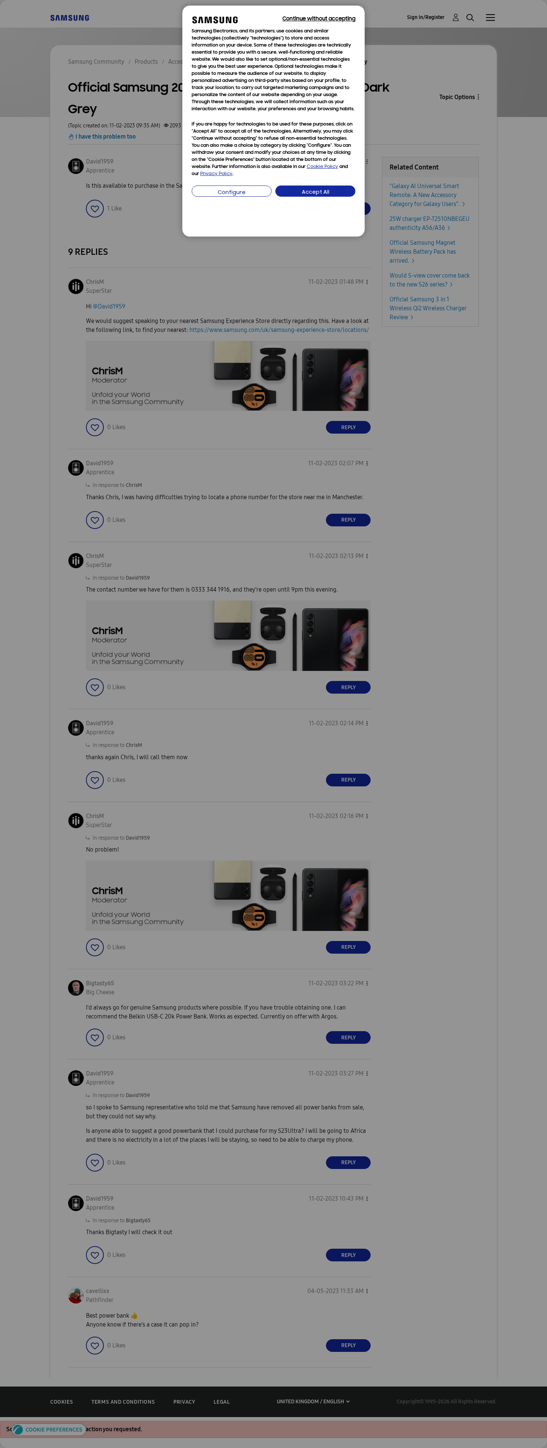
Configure (232, 193)
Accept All (315, 192)
